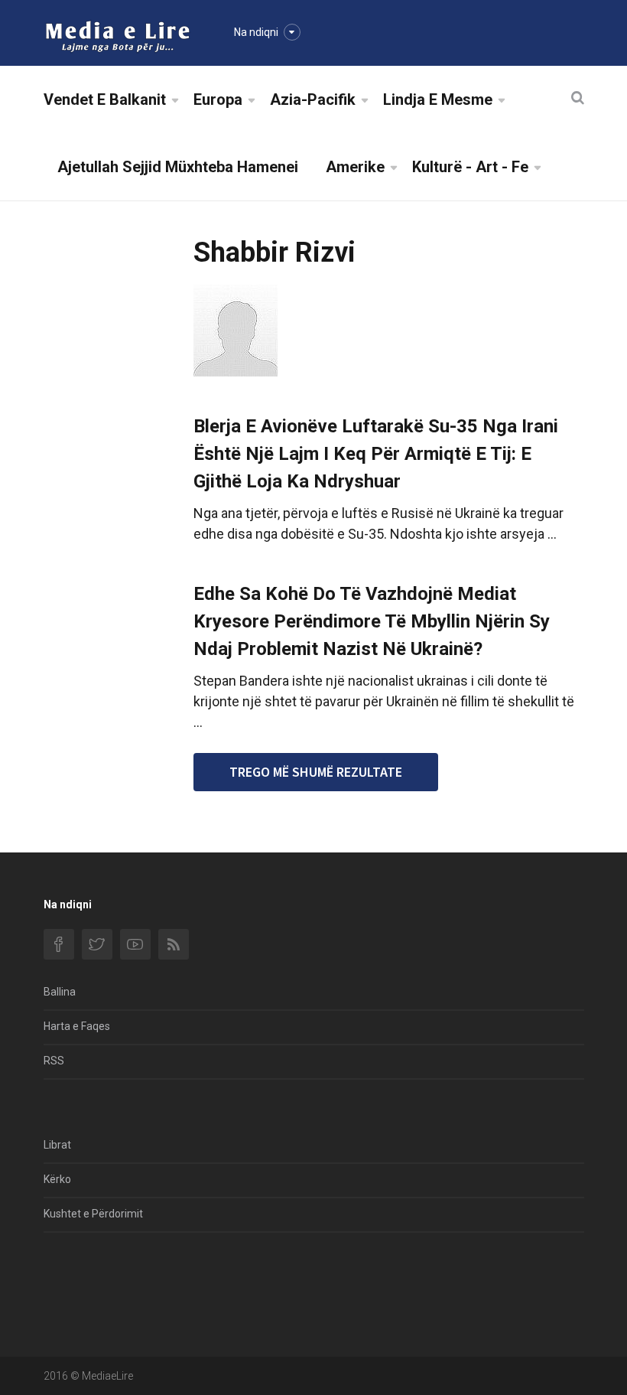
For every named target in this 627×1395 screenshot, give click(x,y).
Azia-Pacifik (313, 99)
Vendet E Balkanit (105, 99)
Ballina (60, 992)
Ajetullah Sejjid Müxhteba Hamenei (177, 167)
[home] (117, 35)
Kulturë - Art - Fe (470, 167)
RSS (54, 1060)
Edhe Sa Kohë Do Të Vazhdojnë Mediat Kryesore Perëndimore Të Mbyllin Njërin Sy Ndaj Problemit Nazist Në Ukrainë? (371, 621)
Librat (57, 1145)
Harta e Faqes (77, 1026)
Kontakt (62, 1265)
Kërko (57, 1179)
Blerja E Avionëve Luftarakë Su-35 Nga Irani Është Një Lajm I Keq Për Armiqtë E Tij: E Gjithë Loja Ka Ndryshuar (375, 454)
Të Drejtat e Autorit (89, 1299)
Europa (217, 99)
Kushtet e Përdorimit (93, 1214)
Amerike (355, 167)
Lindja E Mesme (437, 99)
